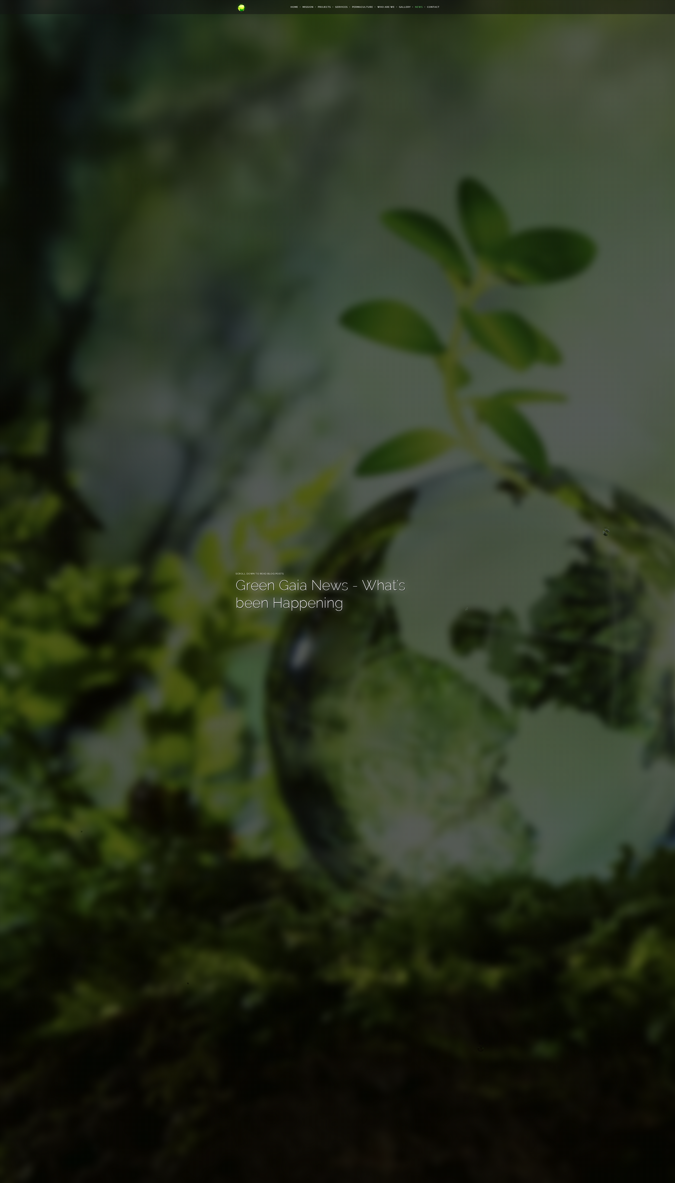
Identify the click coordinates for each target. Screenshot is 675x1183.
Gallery (405, 7)
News (419, 7)
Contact (433, 7)
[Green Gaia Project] (241, 7)
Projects (324, 7)
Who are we (386, 7)
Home (294, 7)
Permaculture (362, 7)
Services (341, 7)
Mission (308, 7)
